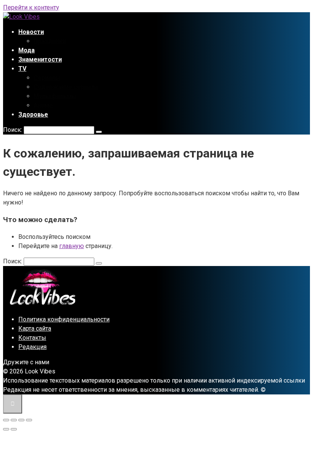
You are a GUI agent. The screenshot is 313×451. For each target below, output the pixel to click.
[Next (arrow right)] (14, 429)
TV (22, 68)
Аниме (43, 105)
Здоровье (33, 114)
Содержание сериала (66, 87)
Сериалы (47, 77)
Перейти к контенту (31, 7)
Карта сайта (34, 328)
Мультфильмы (55, 96)
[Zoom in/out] (29, 420)
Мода (26, 50)
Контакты (32, 337)
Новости (31, 32)
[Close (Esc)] (6, 420)
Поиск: (13, 129)
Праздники (50, 41)
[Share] (14, 420)
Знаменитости (40, 59)
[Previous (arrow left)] (6, 429)
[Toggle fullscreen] (21, 420)
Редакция (32, 346)
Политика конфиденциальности (64, 319)
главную (71, 246)
